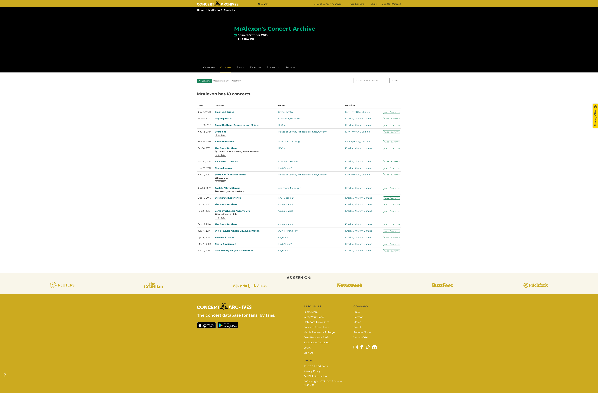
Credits (358, 327)
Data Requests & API (316, 337)
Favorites (255, 67)
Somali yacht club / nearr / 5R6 (232, 210)
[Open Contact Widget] (5, 375)
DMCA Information (315, 376)
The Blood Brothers (226, 148)
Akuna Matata (285, 204)
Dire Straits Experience (228, 197)
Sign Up (309, 352)
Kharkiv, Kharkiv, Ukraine (358, 118)
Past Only (236, 81)
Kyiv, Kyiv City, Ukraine (357, 112)
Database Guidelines (316, 322)
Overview (209, 67)
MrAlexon (214, 10)
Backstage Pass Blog (317, 342)
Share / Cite (595, 117)
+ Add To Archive (392, 112)
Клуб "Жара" (285, 168)
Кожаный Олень (224, 237)
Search (264, 3)
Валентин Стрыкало (226, 161)
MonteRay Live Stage (289, 141)
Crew (357, 311)
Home (200, 10)
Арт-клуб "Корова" (288, 161)
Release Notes (362, 332)
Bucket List (274, 67)
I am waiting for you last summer (234, 250)
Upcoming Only (220, 81)
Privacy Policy (312, 371)
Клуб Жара (284, 237)
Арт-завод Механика (289, 118)
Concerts (229, 10)
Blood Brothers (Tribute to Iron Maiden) (237, 125)
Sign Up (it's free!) (391, 3)
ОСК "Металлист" (288, 230)
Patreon (358, 317)
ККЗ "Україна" (286, 197)
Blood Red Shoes (224, 141)
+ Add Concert (356, 3)
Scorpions (220, 131)
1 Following (246, 39)
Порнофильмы (223, 118)
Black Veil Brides (224, 112)
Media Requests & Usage (319, 332)
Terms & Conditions (316, 366)
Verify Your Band (314, 317)
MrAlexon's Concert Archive (274, 28)
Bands (241, 67)
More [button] (289, 67)
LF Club (282, 125)
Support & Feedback (316, 327)
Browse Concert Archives (328, 3)
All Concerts (204, 81)
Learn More (311, 311)
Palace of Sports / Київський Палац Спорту (302, 131)
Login (374, 3)
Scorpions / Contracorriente (230, 174)
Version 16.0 (361, 337)
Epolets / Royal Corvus (227, 188)
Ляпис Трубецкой (225, 244)
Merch (357, 322)
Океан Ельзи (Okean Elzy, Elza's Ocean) (237, 230)
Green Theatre (285, 112)
